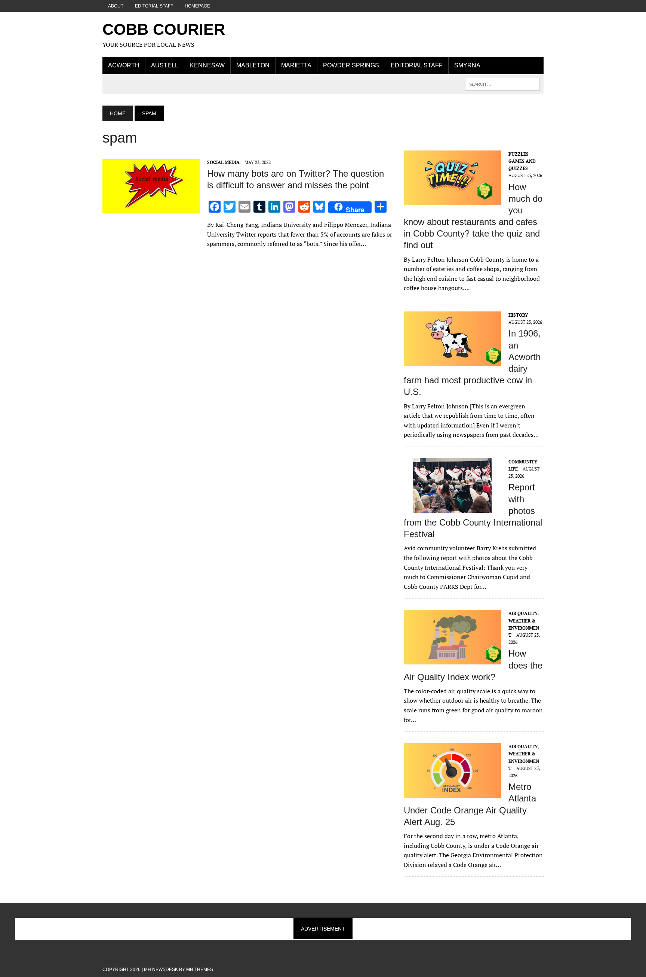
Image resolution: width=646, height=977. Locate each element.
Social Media (223, 162)
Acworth (123, 65)
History (518, 315)
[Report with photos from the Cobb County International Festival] (452, 507)
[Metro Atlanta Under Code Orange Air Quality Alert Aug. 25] (452, 793)
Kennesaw (207, 65)
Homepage (197, 6)
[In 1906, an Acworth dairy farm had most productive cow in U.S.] (452, 361)
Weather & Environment (523, 628)
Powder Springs (351, 65)
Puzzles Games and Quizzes (522, 161)
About (115, 6)
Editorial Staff (154, 6)
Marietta (296, 65)
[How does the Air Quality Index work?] (452, 659)
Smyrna (467, 65)
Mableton (253, 65)
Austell (164, 65)
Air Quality (523, 613)
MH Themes (199, 969)
